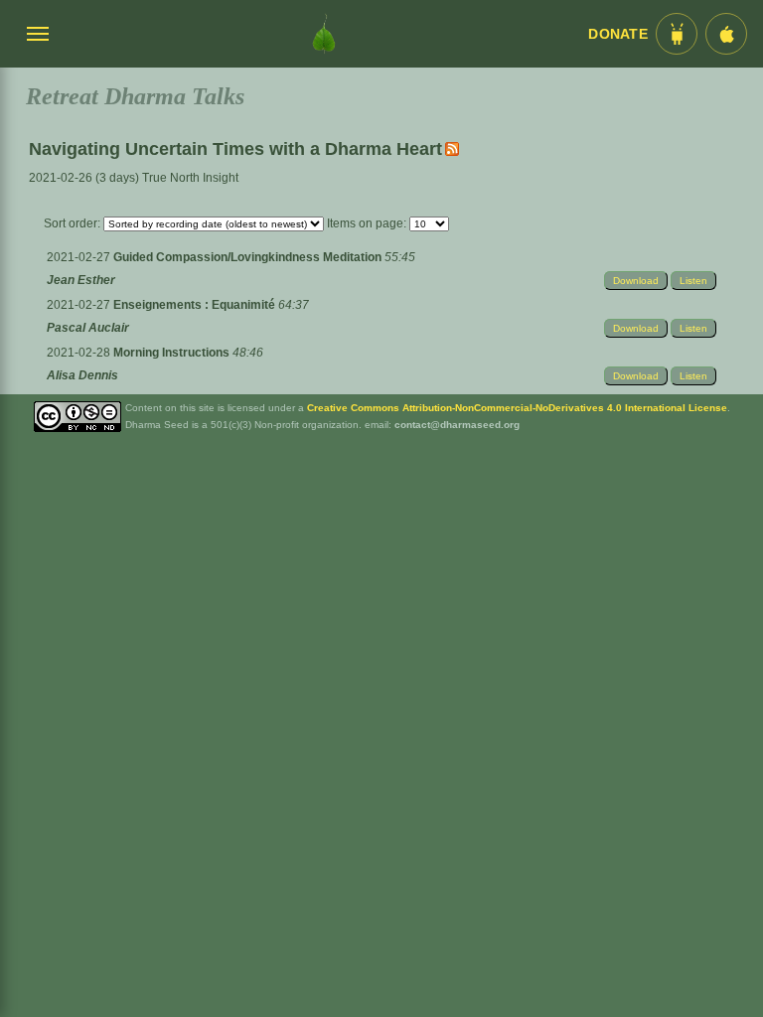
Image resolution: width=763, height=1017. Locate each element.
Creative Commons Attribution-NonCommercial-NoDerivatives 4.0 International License (517, 407)
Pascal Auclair (88, 328)
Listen (693, 280)
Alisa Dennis (82, 375)
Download (636, 280)
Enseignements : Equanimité (195, 305)
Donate (618, 34)
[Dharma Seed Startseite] (324, 34)
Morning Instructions (172, 353)
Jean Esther (81, 280)
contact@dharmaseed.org (457, 424)
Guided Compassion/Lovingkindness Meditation (248, 257)
